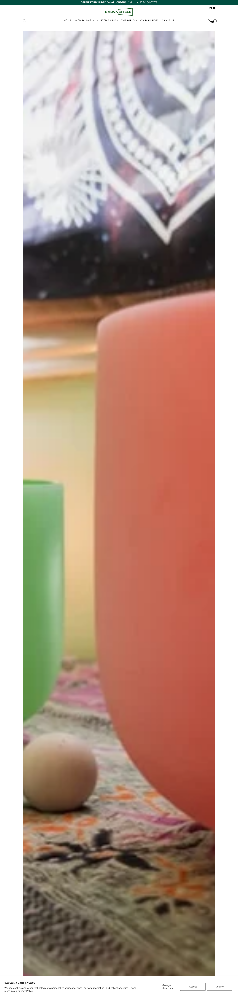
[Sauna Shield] (119, 12)
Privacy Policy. (25, 991)
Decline (220, 986)
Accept (193, 986)
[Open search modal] (24, 20)
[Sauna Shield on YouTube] (214, 8)
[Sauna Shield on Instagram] (210, 8)
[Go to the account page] (208, 20)
